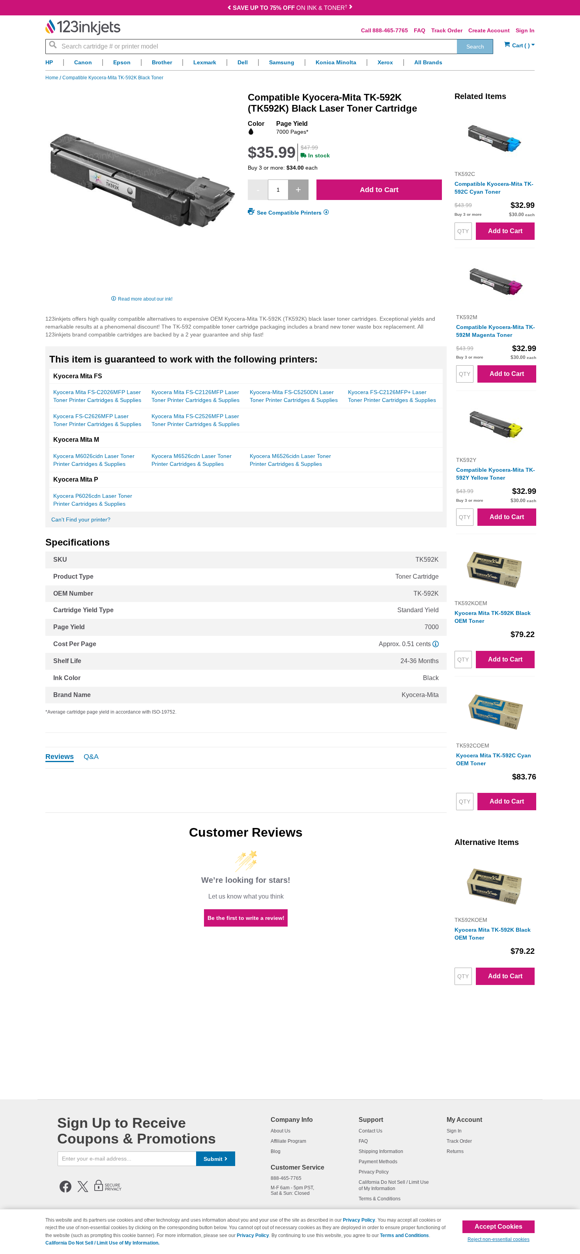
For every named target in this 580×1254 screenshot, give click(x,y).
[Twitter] (83, 1191)
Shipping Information (381, 1151)
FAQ (419, 30)
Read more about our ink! (145, 299)
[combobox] (269, 46)
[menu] (290, 64)
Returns (455, 1151)
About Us (280, 1131)
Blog (276, 1151)
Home (52, 77)
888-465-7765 (390, 30)
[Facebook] (65, 1191)
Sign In (525, 30)
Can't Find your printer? (80, 519)
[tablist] (246, 758)
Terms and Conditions (404, 1235)
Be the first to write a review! (246, 918)
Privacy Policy (374, 1172)
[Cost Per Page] (435, 644)
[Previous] (230, 8)
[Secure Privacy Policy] (108, 1191)
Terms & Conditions (379, 1199)
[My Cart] (519, 45)
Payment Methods (378, 1161)
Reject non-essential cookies (498, 1239)
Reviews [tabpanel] (59, 757)
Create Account (489, 30)
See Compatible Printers (289, 212)
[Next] (350, 8)
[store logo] (82, 27)
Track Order (446, 30)
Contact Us (370, 1131)
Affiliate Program (288, 1141)
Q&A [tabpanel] (91, 757)
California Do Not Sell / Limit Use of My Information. (102, 1243)
